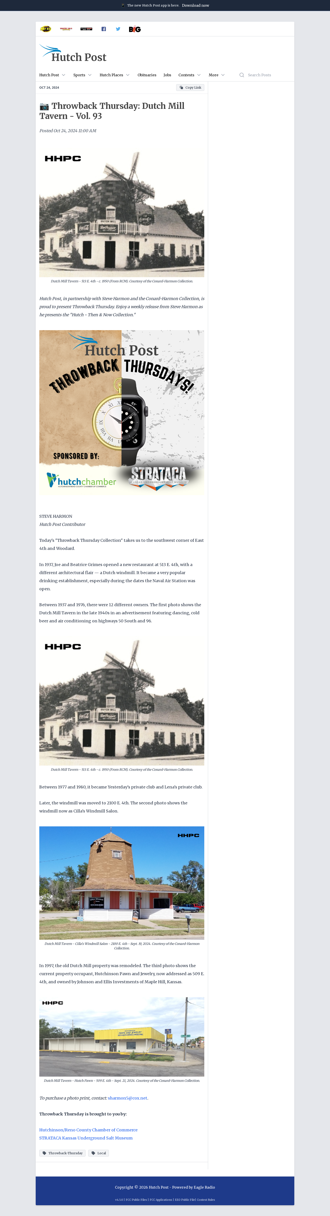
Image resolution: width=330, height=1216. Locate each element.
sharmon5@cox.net (127, 1098)
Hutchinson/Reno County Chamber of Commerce (88, 1130)
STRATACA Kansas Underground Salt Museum (86, 1138)
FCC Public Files (136, 1199)
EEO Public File (185, 1199)
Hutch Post (49, 75)
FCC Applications (161, 1199)
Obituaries (147, 75)
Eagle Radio (204, 1187)
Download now (195, 5)
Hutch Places (111, 75)
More (213, 75)
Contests (186, 75)
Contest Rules (206, 1199)
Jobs (167, 75)
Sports (79, 75)
